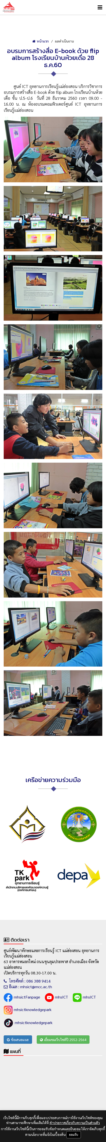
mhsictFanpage (27, 996)
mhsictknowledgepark (33, 1009)
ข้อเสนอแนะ (20, 1039)
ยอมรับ (73, 1134)
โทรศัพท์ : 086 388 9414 (29, 981)
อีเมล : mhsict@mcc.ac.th (30, 986)
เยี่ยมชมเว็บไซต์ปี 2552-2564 (65, 1039)
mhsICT (61, 996)
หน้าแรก (43, 41)
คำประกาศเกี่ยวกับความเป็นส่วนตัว (75, 1122)
